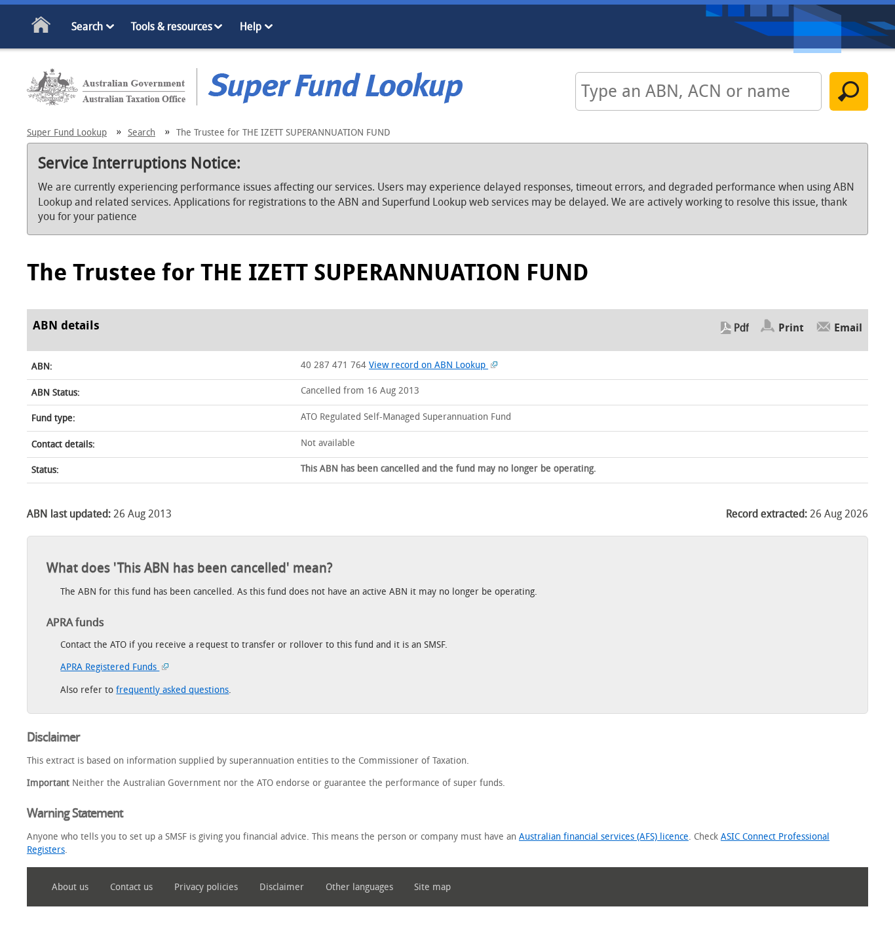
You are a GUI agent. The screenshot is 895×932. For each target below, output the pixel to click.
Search (87, 26)
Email (848, 328)
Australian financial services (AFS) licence (604, 836)
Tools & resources (171, 26)
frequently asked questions (172, 690)
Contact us (131, 887)
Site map (432, 887)
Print (791, 328)
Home (41, 27)
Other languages (359, 887)
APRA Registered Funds (109, 667)
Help (250, 26)
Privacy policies (206, 887)
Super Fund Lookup (67, 132)
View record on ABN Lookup (428, 365)
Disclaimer (281, 887)
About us (70, 887)
